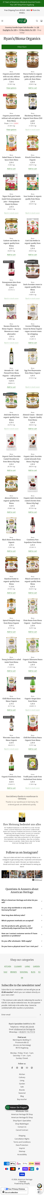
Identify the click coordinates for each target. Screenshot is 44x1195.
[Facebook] (12, 1067)
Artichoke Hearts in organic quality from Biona (11, 417)
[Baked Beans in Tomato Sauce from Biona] (11, 143)
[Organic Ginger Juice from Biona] (33, 684)
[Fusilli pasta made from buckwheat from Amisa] (33, 762)
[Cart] (41, 21)
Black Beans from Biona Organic (11, 541)
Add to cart (32, 88)
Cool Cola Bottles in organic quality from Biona (33, 243)
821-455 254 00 (28, 1027)
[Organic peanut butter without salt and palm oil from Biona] (11, 101)
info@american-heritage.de (24, 1029)
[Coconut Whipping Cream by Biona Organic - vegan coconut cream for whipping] (33, 312)
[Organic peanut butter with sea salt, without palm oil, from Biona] (11, 60)
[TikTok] (32, 1067)
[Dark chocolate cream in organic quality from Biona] (33, 269)
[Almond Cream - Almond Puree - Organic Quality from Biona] (33, 401)
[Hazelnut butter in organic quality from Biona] (11, 565)
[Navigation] (2, 21)
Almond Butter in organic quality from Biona (11, 500)
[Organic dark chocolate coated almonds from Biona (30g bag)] (33, 442)
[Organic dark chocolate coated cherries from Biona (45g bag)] (33, 484)
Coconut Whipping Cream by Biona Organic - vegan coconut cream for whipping (32, 330)
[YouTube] (27, 1067)
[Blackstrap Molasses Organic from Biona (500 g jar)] (33, 101)
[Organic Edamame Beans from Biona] (33, 645)
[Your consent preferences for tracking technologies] (3, 1191)
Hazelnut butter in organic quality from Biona (11, 581)
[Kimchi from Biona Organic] (33, 143)
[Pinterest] (22, 1067)
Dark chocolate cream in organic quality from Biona (32, 287)
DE (22, 978)
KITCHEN (7, 966)
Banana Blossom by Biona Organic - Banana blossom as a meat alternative (11, 330)
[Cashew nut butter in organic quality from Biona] (11, 226)
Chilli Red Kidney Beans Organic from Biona (32, 739)
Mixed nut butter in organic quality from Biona (33, 581)
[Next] (39, 874)
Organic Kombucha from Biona (11, 778)
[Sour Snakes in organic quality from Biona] (33, 182)
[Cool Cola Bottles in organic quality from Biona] (33, 226)
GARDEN (36, 966)
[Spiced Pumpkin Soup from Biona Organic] (11, 606)
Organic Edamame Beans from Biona (32, 660)
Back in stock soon (32, 130)
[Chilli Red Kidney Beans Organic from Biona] (33, 723)
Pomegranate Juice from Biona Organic (11, 283)
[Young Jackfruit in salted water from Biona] (11, 645)
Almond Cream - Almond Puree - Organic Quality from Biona (32, 417)
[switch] (39, 1192)
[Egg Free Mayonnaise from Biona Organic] (33, 356)
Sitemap (23, 1181)
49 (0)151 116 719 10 (27, 1032)
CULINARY (18, 966)
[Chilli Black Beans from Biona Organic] (11, 684)
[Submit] (40, 1014)
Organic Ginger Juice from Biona (33, 700)
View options (11, 88)
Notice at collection (10, 1192)
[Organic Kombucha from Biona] (11, 762)
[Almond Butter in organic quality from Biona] (11, 484)
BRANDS (13, 972)
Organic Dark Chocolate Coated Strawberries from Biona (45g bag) (11, 459)
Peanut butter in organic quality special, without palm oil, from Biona (32, 76)
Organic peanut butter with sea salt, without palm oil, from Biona (11, 76)
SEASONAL (24, 972)
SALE (5, 972)
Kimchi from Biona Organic (32, 158)
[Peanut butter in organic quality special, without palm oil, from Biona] (33, 60)
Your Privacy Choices (16, 1189)
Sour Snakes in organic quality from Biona (33, 197)
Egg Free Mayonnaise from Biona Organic (32, 371)
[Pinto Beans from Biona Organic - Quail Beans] (33, 606)
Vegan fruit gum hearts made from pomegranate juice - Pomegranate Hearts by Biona (11, 200)
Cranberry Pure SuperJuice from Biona (32, 541)
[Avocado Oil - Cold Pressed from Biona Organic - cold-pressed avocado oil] (11, 356)
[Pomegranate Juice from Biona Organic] (11, 268)
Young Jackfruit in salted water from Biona (11, 660)
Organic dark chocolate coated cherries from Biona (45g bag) (33, 500)
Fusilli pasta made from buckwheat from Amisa (32, 778)
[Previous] (5, 874)
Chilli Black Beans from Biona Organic (11, 700)
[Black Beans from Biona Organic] (11, 526)
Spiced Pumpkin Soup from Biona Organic (11, 621)
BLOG (33, 972)
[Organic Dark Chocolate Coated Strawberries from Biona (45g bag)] (11, 442)
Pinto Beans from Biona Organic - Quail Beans (32, 621)
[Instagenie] (37, 880)
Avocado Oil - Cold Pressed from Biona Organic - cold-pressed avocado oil (11, 374)
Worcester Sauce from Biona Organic (11, 739)
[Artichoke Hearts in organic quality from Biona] (11, 401)
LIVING (27, 966)
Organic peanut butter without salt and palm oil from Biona (11, 118)
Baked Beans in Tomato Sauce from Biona (11, 158)
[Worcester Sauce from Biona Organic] (11, 723)
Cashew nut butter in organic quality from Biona (11, 243)
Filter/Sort (22, 47)
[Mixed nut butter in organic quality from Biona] (33, 565)
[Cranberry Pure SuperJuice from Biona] (33, 526)
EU (39, 972)
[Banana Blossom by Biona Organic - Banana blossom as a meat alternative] (11, 312)
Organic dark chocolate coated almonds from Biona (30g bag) (33, 459)
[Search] (37, 21)
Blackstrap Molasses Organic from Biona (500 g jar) (32, 118)
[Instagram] (17, 1067)
